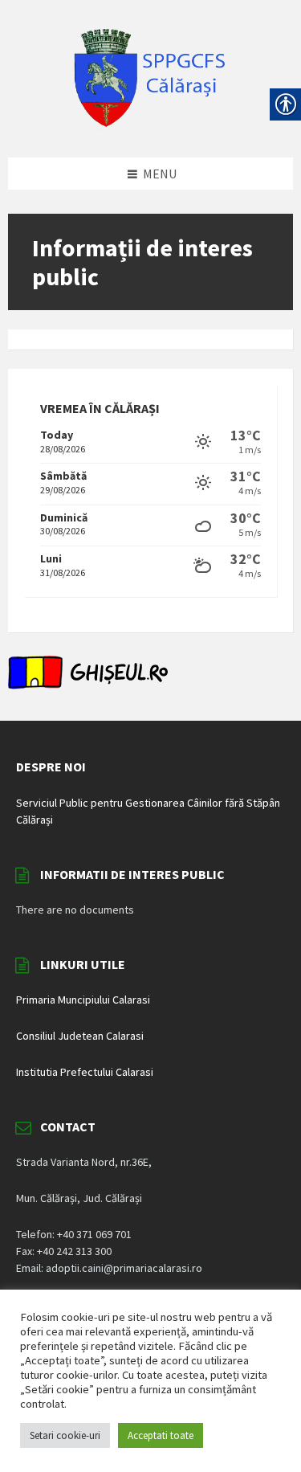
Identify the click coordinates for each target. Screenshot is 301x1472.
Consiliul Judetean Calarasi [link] (80, 1035)
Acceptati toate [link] (160, 1435)
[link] (151, 125)
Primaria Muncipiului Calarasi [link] (83, 999)
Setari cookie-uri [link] (65, 1435)
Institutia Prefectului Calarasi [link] (84, 1072)
